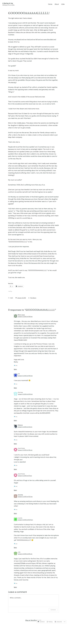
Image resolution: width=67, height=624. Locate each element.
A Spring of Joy (7, 3)
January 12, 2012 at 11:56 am (25, 375)
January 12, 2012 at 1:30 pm (25, 450)
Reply (15, 369)
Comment (53, 609)
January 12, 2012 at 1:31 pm (25, 475)
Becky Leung (21, 314)
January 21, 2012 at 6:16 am (25, 554)
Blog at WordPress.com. (33, 620)
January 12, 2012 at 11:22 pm (25, 496)
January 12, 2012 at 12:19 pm (25, 394)
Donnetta (20, 494)
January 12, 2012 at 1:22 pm (25, 427)
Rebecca (20, 425)
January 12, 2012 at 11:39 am (25, 316)
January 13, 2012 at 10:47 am (25, 520)
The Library (33, 298)
